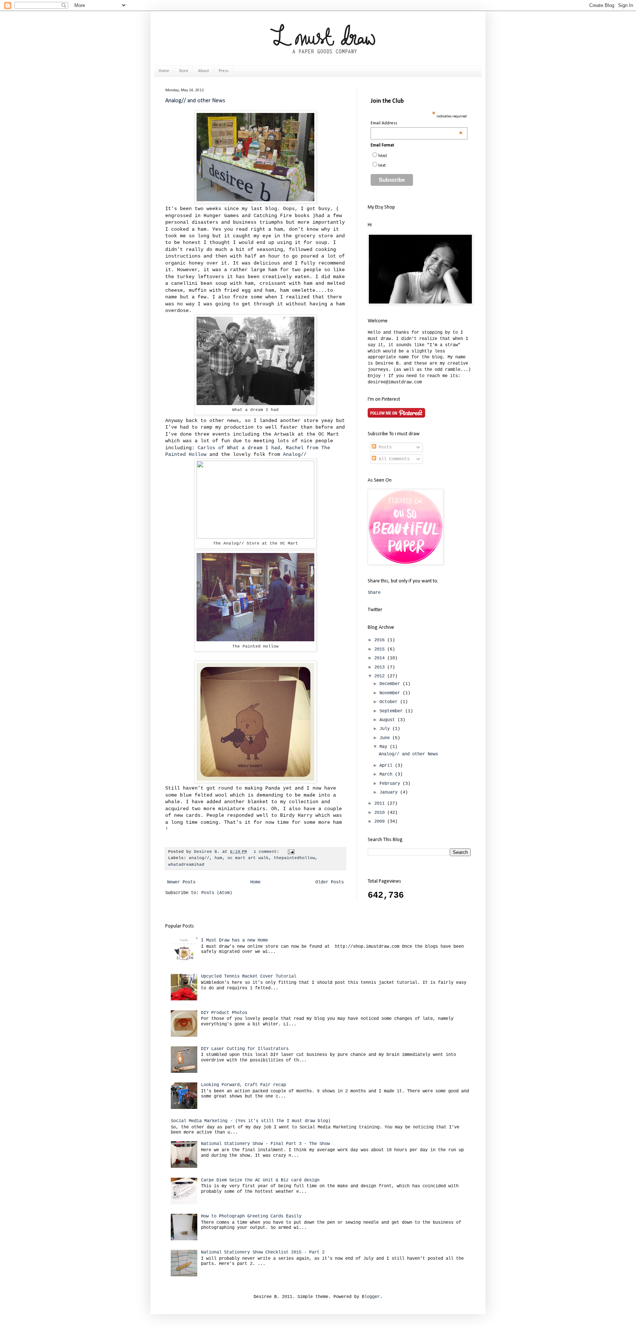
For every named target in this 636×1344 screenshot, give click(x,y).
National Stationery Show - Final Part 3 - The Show (265, 1143)
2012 (380, 676)
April (387, 765)
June (385, 738)
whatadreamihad (186, 864)
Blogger (371, 1296)
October (389, 702)
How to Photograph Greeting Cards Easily (251, 1216)
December (391, 684)
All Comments (393, 459)
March (387, 774)
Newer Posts (181, 882)
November (391, 693)
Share (374, 592)
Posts (384, 447)
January (389, 792)
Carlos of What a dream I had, (240, 448)
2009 (380, 821)
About (203, 71)
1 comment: (268, 852)
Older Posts (329, 882)
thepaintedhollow (294, 858)
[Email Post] (291, 852)
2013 (380, 667)
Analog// (295, 454)
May (384, 746)
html (382, 156)
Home (164, 71)
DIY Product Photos (224, 1012)
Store (183, 71)
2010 (380, 812)
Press (224, 71)
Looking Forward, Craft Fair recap (243, 1085)
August (388, 720)
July (385, 728)
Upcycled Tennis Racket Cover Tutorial (248, 976)
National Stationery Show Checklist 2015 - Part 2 (263, 1252)
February (391, 783)
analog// (199, 858)
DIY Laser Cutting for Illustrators (245, 1049)
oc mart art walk (248, 858)
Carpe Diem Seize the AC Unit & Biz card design (260, 1180)
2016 (380, 640)
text (382, 165)
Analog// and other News (195, 101)
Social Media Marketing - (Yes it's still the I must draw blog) (251, 1121)
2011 (380, 803)
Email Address (417, 123)
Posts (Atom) (216, 893)
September (392, 711)
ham (218, 858)
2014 (380, 658)
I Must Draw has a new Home (234, 940)
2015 (380, 649)
